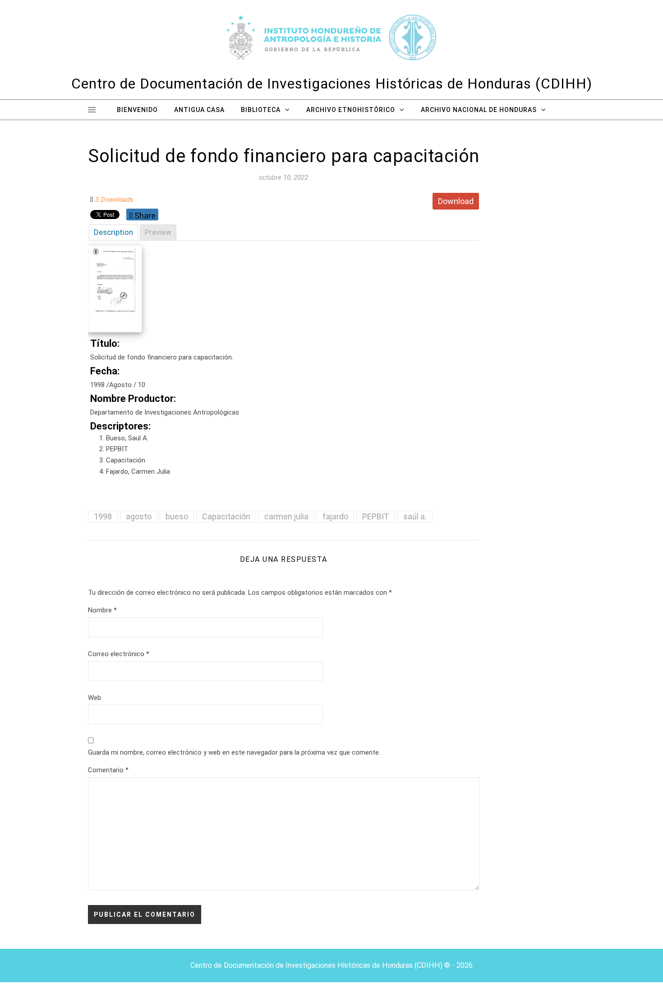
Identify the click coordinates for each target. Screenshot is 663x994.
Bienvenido (137, 109)
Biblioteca (261, 109)
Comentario (108, 770)
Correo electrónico (118, 654)
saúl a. (415, 516)
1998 (103, 516)
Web (94, 698)
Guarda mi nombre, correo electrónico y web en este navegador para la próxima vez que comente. (234, 752)
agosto (139, 516)
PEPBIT (375, 516)
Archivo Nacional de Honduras (479, 109)
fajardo (335, 516)
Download (456, 201)
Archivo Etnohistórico (350, 109)
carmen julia (286, 516)
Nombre (102, 610)
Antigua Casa (199, 109)
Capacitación (226, 516)
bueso (177, 516)
